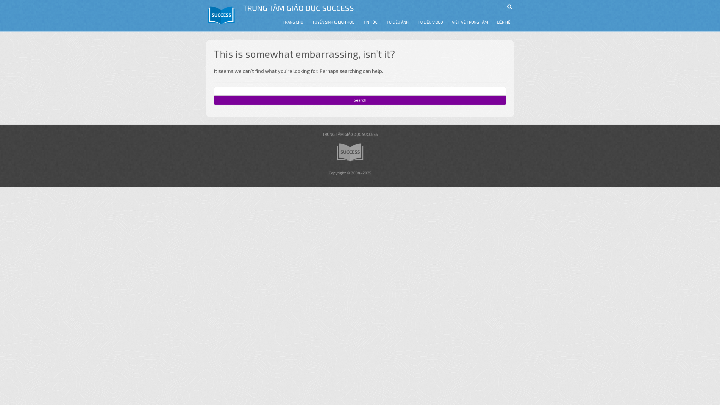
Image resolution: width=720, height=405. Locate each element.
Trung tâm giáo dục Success (298, 8)
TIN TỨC (370, 22)
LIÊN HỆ (503, 22)
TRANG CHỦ (293, 22)
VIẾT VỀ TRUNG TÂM (470, 22)
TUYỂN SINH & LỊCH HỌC (333, 22)
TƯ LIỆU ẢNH (397, 22)
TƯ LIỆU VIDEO (430, 22)
